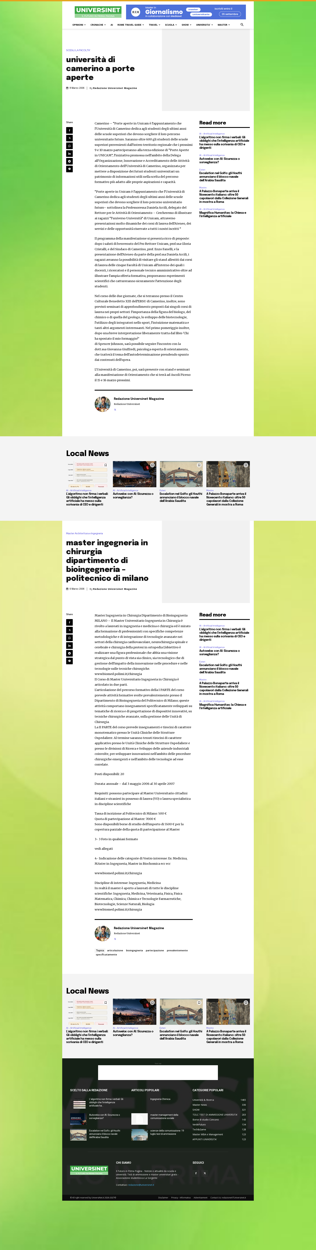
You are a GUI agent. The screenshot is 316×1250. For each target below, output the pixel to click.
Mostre (203, 187)
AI (112, 24)
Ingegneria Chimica (160, 1099)
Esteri (202, 169)
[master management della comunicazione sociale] (139, 1119)
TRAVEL (153, 24)
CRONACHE (97, 24)
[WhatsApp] (69, 146)
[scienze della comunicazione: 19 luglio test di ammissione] (139, 1135)
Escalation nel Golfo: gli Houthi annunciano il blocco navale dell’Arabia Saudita (220, 177)
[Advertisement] (158, 1072)
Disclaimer (163, 1197)
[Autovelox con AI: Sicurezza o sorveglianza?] (134, 474)
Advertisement (200, 1197)
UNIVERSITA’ (203, 24)
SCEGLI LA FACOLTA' (78, 50)
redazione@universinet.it (141, 1184)
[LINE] (69, 169)
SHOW (185, 24)
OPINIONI (77, 24)
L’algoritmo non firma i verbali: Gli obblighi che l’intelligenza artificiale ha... (106, 1102)
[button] (242, 25)
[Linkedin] (69, 153)
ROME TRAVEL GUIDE (129, 24)
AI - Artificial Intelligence (212, 133)
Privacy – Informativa (181, 1197)
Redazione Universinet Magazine (115, 88)
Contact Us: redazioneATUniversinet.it (228, 1197)
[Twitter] (69, 138)
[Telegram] (69, 161)
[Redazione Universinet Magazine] (102, 404)
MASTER (222, 24)
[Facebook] (69, 130)
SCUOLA (169, 24)
